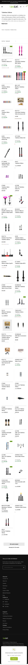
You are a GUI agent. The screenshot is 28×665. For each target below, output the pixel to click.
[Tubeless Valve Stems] (20, 498)
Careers (4, 583)
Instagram (7, 604)
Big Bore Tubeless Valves (19, 87)
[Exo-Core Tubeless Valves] (20, 376)
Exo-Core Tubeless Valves (20, 385)
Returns (4, 620)
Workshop (5, 585)
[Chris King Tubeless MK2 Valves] (20, 52)
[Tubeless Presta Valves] (7, 473)
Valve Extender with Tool (20, 482)
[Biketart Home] (5, 637)
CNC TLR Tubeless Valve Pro (20, 433)
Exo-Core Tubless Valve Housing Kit (19, 409)
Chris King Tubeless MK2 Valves (20, 62)
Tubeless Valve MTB (20, 263)
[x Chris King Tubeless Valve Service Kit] (7, 352)
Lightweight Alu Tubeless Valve (6, 164)
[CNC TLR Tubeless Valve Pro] (20, 423)
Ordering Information (7, 616)
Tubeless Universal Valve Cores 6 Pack (6, 287)
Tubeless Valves (19, 163)
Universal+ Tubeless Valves (7, 409)
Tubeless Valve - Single (6, 113)
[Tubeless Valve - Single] (7, 103)
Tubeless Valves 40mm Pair (6, 87)
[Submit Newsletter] (23, 567)
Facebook (7, 599)
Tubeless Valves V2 (7, 61)
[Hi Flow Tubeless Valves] (7, 522)
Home (3, 29)
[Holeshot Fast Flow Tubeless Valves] (7, 229)
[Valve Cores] (20, 352)
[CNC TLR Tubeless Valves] (7, 447)
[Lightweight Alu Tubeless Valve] (7, 154)
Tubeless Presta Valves (6, 482)
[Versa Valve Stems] (20, 447)
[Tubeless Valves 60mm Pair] (7, 129)
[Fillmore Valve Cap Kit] (7, 254)
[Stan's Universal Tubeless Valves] (7, 376)
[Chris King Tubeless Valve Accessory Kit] (20, 103)
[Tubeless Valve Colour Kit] (7, 178)
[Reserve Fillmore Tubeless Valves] (20, 202)
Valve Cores (18, 361)
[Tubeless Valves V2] (7, 52)
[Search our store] (23, 6)
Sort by (3, 41)
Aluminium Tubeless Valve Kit (7, 508)
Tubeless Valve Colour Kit (5, 187)
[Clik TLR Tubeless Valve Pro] (20, 178)
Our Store (5, 623)
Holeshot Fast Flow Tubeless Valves (7, 238)
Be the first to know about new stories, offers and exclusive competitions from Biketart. (13, 562)
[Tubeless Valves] (20, 154)
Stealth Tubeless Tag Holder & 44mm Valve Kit (7, 212)
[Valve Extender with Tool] (20, 473)
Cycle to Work (6, 590)
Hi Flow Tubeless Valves (6, 531)
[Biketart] (14, 7)
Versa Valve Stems (19, 456)
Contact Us (5, 578)
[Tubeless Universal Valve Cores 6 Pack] (7, 277)
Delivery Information (7, 618)
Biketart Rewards (6, 592)
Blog (4, 595)
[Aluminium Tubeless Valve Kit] (7, 498)
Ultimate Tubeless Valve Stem (6, 312)
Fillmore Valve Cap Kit (7, 263)
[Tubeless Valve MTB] (20, 254)
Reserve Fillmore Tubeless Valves (19, 211)
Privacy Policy (6, 629)
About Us (5, 581)
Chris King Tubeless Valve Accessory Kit (20, 113)
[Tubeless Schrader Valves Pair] (7, 423)
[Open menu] (2, 6)
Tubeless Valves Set (20, 137)
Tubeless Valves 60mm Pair (6, 138)
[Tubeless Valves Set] (20, 129)
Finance (4, 588)
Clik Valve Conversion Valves (20, 336)
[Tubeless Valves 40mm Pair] (7, 78)
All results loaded (14, 544)
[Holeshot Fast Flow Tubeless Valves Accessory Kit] (7, 327)
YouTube (6, 606)
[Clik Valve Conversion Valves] (20, 327)
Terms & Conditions (7, 627)
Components (7, 29)
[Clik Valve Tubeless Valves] (20, 277)
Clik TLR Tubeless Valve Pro (19, 187)
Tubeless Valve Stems (20, 507)
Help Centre (5, 613)
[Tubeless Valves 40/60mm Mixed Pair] (20, 229)
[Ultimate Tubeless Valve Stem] (7, 303)
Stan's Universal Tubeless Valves (6, 385)
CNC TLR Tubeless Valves (6, 457)
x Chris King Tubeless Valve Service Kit (7, 362)
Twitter (6, 601)
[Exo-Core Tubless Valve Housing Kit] (20, 400)
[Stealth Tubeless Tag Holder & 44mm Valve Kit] (7, 202)
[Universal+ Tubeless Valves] (7, 400)
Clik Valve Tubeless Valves (20, 287)
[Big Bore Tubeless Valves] (20, 78)
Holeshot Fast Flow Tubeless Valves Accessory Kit (7, 337)
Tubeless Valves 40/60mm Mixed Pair (20, 238)
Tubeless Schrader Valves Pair (6, 433)
